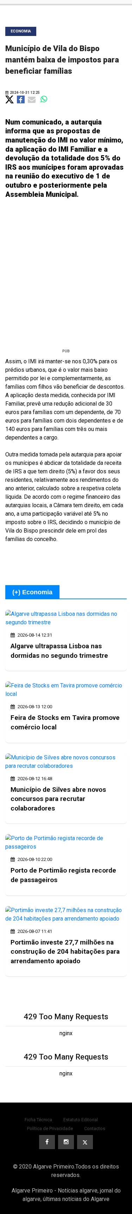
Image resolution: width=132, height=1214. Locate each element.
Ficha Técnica (38, 1119)
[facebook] (47, 1142)
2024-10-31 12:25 (24, 93)
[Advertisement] (66, 276)
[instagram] (66, 1142)
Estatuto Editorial (80, 1119)
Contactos (94, 1128)
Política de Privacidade (50, 1128)
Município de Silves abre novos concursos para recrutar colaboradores (58, 798)
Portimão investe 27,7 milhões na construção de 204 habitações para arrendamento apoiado (65, 951)
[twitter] (85, 1142)
